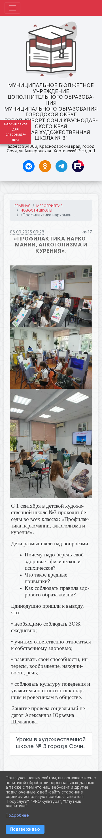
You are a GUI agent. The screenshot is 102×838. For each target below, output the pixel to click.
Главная (22, 206)
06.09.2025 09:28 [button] (27, 231)
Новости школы (36, 210)
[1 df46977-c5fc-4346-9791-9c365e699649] (51, 296)
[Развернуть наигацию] (12, 8)
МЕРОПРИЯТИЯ (49, 206)
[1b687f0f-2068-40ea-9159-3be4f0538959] (51, 443)
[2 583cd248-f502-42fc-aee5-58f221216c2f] (51, 358)
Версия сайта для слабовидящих (15, 132)
